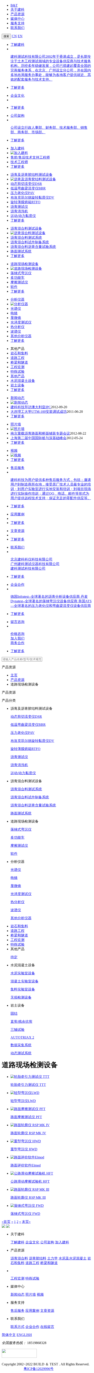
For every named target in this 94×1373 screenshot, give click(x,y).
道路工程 (17, 358)
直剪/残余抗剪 (21, 1021)
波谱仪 (15, 331)
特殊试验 (17, 371)
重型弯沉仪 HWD (23, 1149)
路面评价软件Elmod (25, 1165)
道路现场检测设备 (24, 264)
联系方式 (17, 1327)
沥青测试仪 (19, 206)
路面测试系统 (20, 251)
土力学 (52, 1258)
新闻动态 (17, 398)
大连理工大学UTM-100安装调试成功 (38, 411)
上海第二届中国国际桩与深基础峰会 (38, 438)
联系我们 (17, 28)
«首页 (6, 1222)
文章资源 (17, 531)
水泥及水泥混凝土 (73, 1258)
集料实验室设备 (22, 989)
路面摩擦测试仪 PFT (26, 1117)
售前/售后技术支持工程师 (30, 157)
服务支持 (17, 23)
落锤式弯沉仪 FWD (25, 1214)
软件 (13, 287)
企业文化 (17, 95)
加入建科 (17, 148)
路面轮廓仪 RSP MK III (28, 1197)
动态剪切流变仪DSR (26, 184)
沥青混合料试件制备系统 (29, 242)
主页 (13, 675)
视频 (13, 450)
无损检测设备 (20, 997)
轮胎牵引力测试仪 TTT (28, 1085)
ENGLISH (24, 1335)
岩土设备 (17, 385)
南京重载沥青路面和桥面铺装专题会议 (40, 433)
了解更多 (17, 87)
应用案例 (17, 514)
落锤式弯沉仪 (20, 273)
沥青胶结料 (37, 1258)
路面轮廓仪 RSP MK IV (28, 1133)
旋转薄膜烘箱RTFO (25, 202)
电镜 (13, 313)
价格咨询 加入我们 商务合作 (17, 638)
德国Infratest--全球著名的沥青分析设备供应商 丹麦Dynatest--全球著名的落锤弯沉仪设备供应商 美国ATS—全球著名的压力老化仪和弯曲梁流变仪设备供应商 (51, 601)
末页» (26, 1222)
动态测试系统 (20, 1053)
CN (14, 36)
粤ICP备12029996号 (39, 1369)
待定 (13, 957)
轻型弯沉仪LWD (23, 1101)
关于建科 (17, 9)
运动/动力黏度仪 (23, 216)
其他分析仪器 (20, 336)
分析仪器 (17, 299)
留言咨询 (17, 622)
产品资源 (17, 14)
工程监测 (17, 367)
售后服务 (17, 468)
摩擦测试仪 (19, 282)
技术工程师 (19, 162)
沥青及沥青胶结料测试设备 (31, 174)
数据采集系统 (20, 1045)
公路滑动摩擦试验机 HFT (30, 1181)
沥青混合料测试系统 (26, 237)
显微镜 (15, 318)
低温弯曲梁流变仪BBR (28, 188)
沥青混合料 (19, 1258)
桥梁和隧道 (19, 362)
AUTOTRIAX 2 (22, 1037)
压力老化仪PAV (22, 193)
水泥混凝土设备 (22, 381)
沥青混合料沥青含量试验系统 (33, 247)
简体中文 (9, 1335)
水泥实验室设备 (22, 973)
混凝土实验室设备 (24, 981)
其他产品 (17, 376)
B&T (14, 5)
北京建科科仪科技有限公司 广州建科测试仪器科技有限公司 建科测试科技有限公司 (34, 563)
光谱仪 (15, 308)
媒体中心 (17, 18)
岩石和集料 (19, 353)
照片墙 (15, 424)
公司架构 (17, 115)
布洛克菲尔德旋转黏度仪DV (32, 197)
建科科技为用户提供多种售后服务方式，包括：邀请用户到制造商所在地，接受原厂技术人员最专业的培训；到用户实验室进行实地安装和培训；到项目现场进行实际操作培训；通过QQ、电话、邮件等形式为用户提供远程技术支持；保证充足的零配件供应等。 (50, 489)
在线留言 (47, 1327)
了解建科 (17, 44)
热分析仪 (17, 327)
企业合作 (17, 584)
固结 (13, 1013)
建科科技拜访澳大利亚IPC (30, 407)
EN (20, 36)
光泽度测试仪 (20, 322)
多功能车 (17, 277)
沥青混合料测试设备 (26, 228)
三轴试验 (17, 1029)
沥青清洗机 (19, 211)
